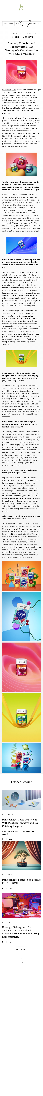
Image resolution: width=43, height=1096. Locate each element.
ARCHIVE (28, 37)
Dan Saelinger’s (9, 90)
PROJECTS (18, 34)
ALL (8, 34)
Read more (7, 839)
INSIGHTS (15, 37)
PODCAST (32, 34)
